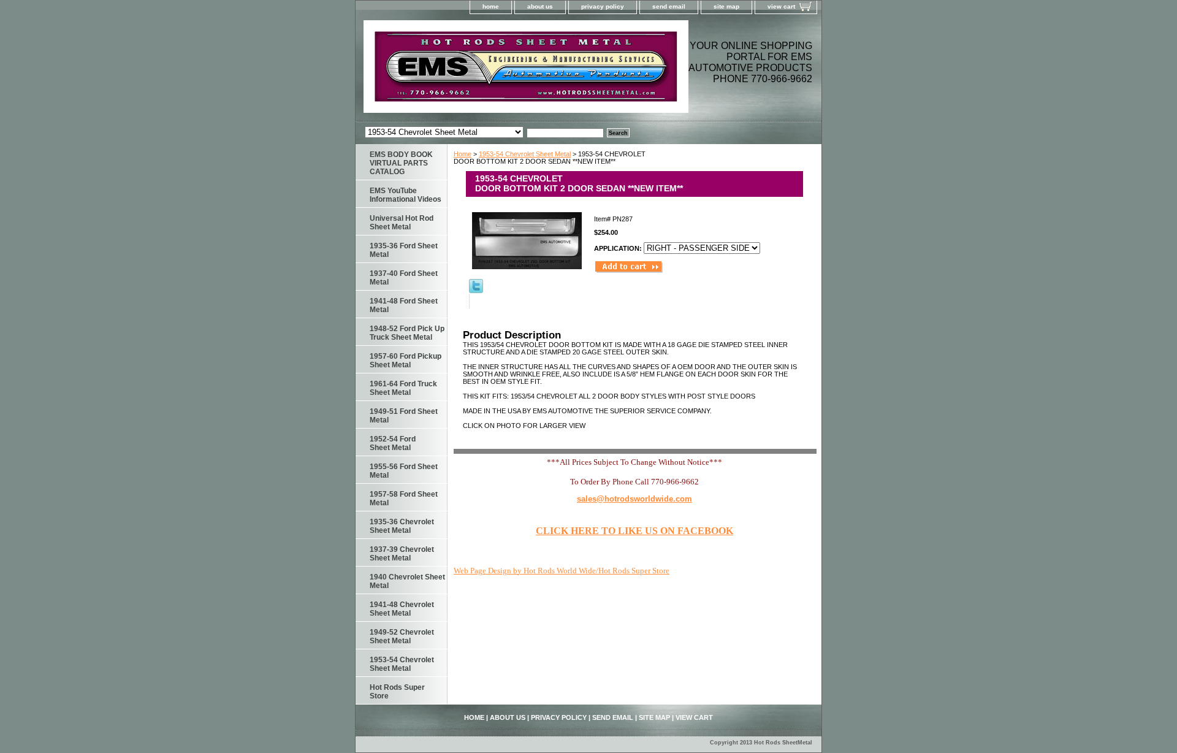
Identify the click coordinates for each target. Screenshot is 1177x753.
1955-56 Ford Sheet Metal (404, 471)
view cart (781, 6)
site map (726, 6)
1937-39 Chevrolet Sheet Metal (402, 553)
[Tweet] (476, 290)
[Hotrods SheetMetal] (509, 70)
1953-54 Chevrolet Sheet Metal (525, 154)
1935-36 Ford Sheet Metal (404, 250)
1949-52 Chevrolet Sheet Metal (402, 636)
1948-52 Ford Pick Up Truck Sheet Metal (407, 333)
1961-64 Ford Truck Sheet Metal (403, 388)
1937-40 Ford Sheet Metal (404, 277)
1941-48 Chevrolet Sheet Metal (402, 608)
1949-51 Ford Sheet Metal (404, 415)
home (490, 6)
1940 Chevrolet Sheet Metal (407, 581)
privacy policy (602, 6)
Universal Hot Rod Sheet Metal (401, 222)
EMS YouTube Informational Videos (405, 195)
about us (540, 6)
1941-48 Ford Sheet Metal (404, 305)
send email (668, 6)
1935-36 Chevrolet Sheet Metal (402, 526)
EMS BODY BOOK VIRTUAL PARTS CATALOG (401, 163)
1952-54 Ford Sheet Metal (393, 443)
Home (462, 154)
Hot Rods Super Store (397, 691)
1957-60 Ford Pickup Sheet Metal (405, 360)
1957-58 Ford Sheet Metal (404, 498)
